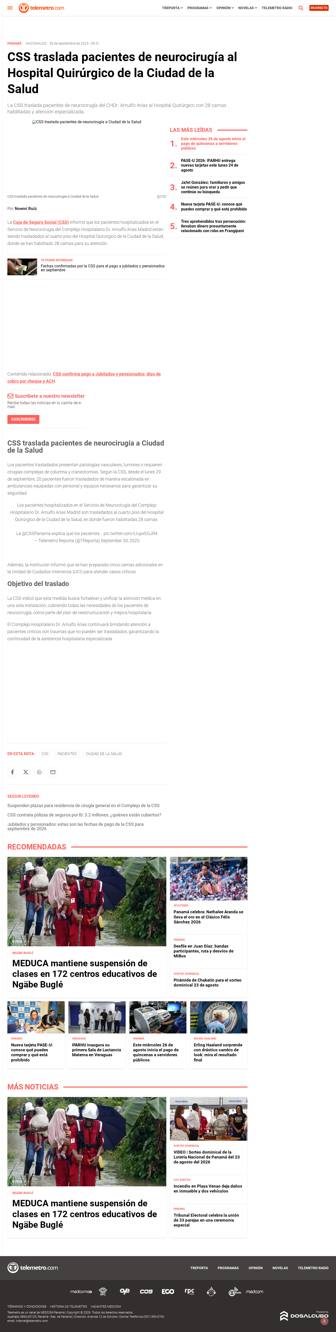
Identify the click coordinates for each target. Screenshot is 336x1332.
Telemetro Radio (277, 8)
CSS (45, 754)
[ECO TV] (168, 1295)
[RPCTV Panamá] (103, 1295)
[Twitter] (25, 772)
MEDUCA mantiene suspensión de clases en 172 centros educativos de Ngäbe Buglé (84, 974)
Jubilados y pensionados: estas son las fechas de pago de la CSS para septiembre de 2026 (75, 826)
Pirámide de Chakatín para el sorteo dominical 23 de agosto (208, 982)
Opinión (223, 8)
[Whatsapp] (39, 772)
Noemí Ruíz (26, 208)
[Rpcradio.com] (189, 1295)
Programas (198, 8)
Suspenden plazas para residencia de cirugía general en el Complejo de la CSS (83, 805)
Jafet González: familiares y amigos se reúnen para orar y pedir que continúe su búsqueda (213, 187)
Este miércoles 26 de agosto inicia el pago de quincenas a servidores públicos (213, 144)
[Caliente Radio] (211, 1295)
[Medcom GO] (81, 1295)
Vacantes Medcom (106, 1306)
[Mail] (52, 772)
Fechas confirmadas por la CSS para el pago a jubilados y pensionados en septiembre (103, 268)
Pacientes (67, 754)
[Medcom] (254, 1295)
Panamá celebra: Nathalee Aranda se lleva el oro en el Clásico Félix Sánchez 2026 (208, 916)
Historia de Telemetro (68, 1306)
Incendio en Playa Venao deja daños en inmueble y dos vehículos (208, 1189)
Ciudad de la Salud (104, 754)
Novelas (246, 8)
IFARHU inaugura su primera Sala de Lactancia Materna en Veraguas (96, 1049)
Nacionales (36, 43)
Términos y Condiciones (26, 1306)
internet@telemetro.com (32, 1321)
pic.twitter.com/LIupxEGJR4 (130, 533)
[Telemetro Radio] (233, 1295)
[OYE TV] (125, 1295)
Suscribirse (23, 419)
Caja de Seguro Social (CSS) (41, 222)
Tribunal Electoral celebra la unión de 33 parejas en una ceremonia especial (206, 1220)
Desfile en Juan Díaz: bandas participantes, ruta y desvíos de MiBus (203, 950)
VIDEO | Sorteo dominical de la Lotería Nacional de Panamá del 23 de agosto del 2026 (207, 1157)
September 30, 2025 (120, 540)
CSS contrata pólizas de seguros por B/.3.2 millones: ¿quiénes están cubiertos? (84, 814)
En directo (319, 8)
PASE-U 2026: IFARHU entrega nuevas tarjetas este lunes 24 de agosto (209, 165)
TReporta (171, 8)
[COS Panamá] (146, 1295)
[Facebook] (12, 772)
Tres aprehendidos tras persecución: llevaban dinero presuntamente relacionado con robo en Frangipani (213, 226)
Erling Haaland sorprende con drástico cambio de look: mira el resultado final (218, 1052)
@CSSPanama (36, 533)
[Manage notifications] (324, 1321)
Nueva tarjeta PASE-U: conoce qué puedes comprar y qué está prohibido (214, 206)
